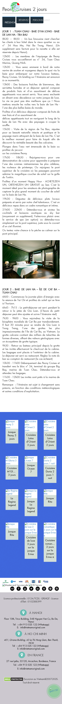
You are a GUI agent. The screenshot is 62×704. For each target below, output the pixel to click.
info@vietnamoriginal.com (32, 627)
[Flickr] (50, 589)
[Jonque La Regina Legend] (31, 493)
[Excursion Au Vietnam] (33, 6)
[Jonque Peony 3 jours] (12, 424)
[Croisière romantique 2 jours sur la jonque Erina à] (50, 530)
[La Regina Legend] (12, 492)
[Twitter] (31, 589)
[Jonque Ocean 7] (31, 459)
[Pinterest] (38, 589)
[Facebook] (19, 589)
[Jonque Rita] (50, 492)
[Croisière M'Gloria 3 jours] (12, 460)
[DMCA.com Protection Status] (13, 678)
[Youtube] (25, 589)
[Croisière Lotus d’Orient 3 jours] (31, 426)
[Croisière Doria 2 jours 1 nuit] (50, 460)
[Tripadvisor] (12, 589)
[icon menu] (6, 6)
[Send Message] (54, 691)
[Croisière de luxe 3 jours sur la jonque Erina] (31, 528)
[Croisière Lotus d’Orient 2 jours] (50, 426)
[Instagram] (57, 589)
